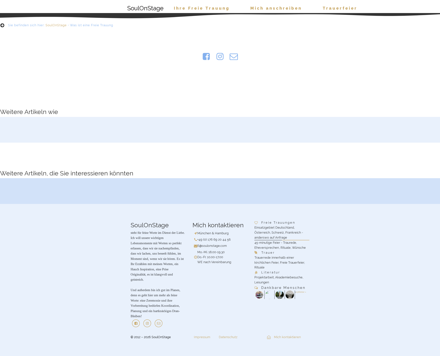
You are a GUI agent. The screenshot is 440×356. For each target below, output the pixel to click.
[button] (201, 8)
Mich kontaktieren (287, 337)
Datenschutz (228, 337)
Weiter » (302, 292)
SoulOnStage (56, 25)
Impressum (202, 337)
